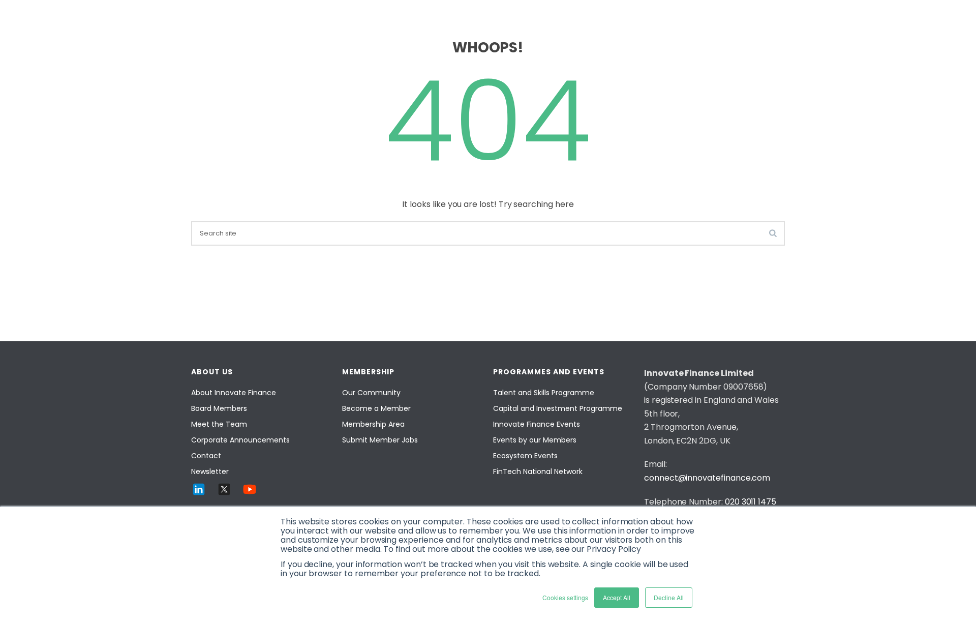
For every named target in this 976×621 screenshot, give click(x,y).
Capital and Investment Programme (557, 408)
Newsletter (210, 471)
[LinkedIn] (198, 489)
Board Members (219, 408)
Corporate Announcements (240, 440)
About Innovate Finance (233, 393)
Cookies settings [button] (565, 597)
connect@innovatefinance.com (707, 478)
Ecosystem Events (525, 456)
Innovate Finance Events (536, 424)
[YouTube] (249, 489)
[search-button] (773, 233)
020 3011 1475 (750, 502)
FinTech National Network (538, 471)
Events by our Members (534, 440)
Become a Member (376, 408)
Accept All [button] (616, 597)
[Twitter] (224, 489)
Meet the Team (219, 424)
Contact (206, 456)
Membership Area (373, 424)
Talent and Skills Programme (543, 393)
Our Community (371, 393)
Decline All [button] (669, 597)
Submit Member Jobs (380, 440)
